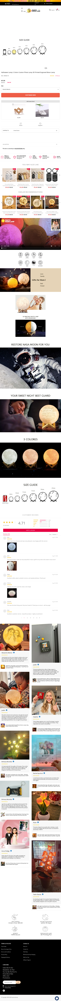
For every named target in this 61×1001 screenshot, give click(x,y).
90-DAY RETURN (18, 148)
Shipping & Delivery (5, 957)
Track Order (49, 3)
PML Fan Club (26, 957)
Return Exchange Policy (6, 949)
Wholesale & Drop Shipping (29, 954)
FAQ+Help (25, 952)
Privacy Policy (4, 954)
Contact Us (25, 949)
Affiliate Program (27, 960)
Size (2, 86)
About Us (25, 946)
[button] (1, 178)
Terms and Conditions (6, 952)
